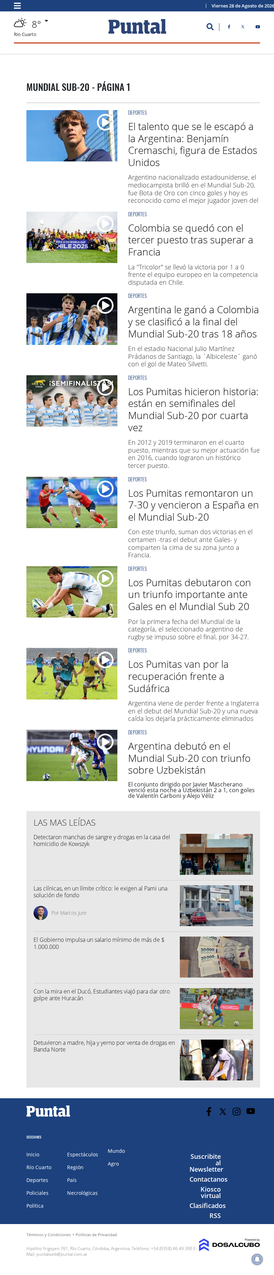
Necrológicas (82, 1192)
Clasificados (207, 1205)
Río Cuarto (38, 1167)
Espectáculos (82, 1154)
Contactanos (208, 1179)
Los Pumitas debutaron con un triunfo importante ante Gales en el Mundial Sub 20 (189, 594)
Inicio (32, 1154)
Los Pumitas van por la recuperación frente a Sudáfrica (178, 676)
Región (75, 1167)
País (72, 1180)
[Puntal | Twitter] (243, 28)
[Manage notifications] (257, 1259)
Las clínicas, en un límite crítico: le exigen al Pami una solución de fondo (100, 891)
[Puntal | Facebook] (229, 28)
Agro (113, 1163)
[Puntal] (48, 1116)
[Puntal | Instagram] (236, 1111)
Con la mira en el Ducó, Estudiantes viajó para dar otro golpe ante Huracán (102, 994)
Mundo (116, 1150)
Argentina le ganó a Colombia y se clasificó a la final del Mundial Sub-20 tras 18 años (193, 321)
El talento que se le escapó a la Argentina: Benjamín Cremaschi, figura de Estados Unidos (192, 144)
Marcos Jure (73, 912)
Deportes (137, 112)
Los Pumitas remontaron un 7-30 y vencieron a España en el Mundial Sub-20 (193, 504)
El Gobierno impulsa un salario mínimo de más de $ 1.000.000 (100, 943)
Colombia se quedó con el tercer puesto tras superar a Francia (190, 239)
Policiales (37, 1192)
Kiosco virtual (211, 1192)
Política (35, 1205)
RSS (215, 1215)
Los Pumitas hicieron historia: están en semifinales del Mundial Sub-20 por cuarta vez (193, 409)
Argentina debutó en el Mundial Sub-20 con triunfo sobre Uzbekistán (189, 757)
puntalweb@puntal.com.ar (61, 1254)
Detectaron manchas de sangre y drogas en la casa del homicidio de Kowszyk (102, 840)
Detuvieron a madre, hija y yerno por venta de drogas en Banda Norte (104, 1046)
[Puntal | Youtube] (257, 28)
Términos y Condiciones (48, 1234)
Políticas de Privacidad (96, 1234)
